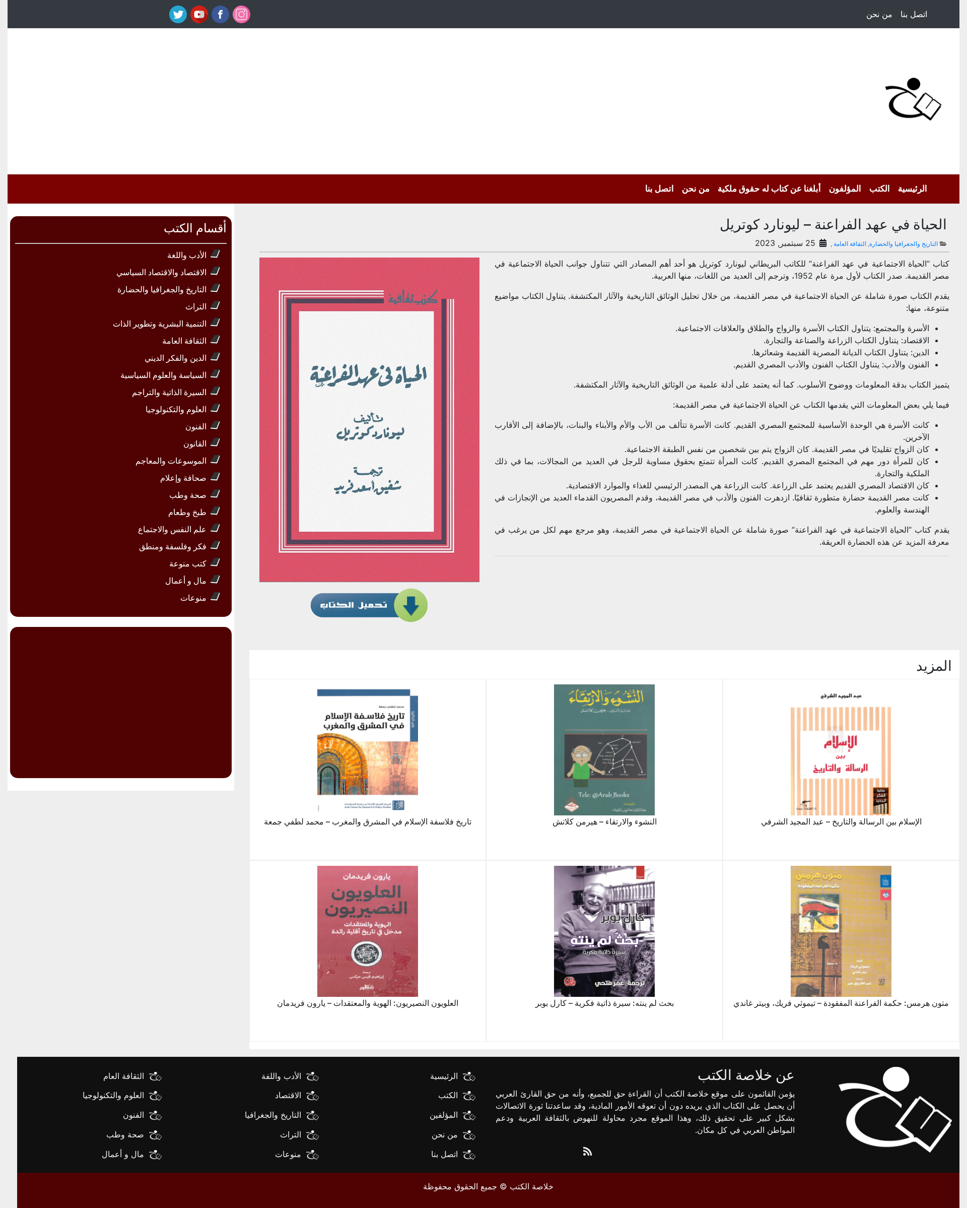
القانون (194, 443)
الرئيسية (912, 188)
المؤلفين (444, 1115)
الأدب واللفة (281, 1075)
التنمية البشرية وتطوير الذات (159, 324)
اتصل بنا (914, 14)
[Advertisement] (463, 98)
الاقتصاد (288, 1095)
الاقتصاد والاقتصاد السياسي (161, 272)
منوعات (193, 598)
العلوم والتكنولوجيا (176, 409)
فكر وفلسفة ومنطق (172, 546)
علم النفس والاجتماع (172, 529)
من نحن (879, 14)
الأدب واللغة (186, 255)
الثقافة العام (123, 1075)
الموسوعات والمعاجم (170, 461)
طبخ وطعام (187, 512)
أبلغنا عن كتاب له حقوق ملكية (769, 188)
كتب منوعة (187, 563)
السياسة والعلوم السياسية (163, 375)
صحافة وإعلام (183, 478)
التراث (195, 306)
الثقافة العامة (850, 243)
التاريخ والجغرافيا (273, 1115)
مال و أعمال (185, 581)
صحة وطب (187, 495)
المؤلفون (845, 188)
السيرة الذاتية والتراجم (169, 392)
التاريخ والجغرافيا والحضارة (903, 243)
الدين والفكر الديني (175, 358)
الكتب (879, 188)
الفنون (195, 426)
